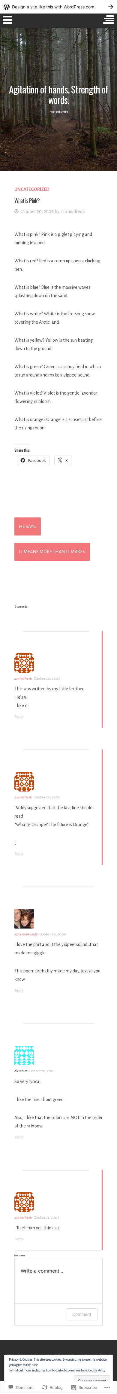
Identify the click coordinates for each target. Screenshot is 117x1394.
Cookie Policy (96, 1370)
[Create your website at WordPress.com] (58, 7)
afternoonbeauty (26, 934)
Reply (18, 717)
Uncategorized (32, 189)
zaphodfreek (72, 211)
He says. (27, 526)
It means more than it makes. (52, 551)
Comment (81, 1314)
